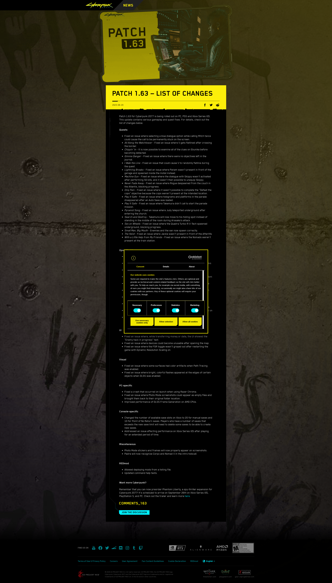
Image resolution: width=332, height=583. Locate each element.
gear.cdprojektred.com (244, 577)
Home (142, 9)
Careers (114, 561)
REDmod (194, 561)
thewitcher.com (209, 577)
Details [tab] (166, 267)
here (187, 496)
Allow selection (166, 322)
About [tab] (192, 267)
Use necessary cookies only (142, 321)
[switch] (156, 310)
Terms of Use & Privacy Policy (92, 561)
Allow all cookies (190, 322)
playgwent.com (225, 577)
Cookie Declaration (177, 561)
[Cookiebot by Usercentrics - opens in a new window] (190, 258)
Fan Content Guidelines (153, 561)
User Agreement (129, 561)
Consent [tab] (140, 267)
